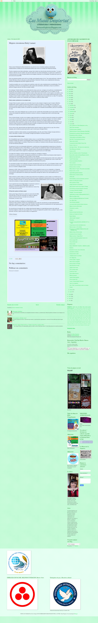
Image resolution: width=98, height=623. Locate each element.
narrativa (68, 321)
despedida (78, 317)
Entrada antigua (60, 305)
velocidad (85, 325)
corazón (89, 315)
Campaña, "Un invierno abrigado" (76, 192)
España (79, 309)
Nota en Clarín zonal (73, 241)
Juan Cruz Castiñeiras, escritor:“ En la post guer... (79, 153)
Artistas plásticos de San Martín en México (77, 137)
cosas (68, 317)
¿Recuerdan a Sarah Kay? (17, 311)
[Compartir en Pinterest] (21, 258)
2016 (70, 298)
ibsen (71, 319)
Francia (82, 309)
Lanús (68, 310)
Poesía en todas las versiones (75, 166)
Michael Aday (75, 310)
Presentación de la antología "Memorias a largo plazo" (80, 133)
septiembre (72, 111)
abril (71, 121)
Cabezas (86, 308)
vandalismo (82, 325)
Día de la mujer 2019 (73, 240)
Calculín (89, 308)
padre (76, 321)
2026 (70, 89)
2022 (70, 97)
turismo (79, 325)
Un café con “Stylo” (73, 271)
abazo (90, 312)
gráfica (87, 318)
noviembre (72, 107)
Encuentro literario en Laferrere (75, 164)
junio (71, 117)
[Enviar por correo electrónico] (15, 258)
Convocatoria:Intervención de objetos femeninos (79, 204)
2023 (70, 95)
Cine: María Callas (73, 200)
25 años (75, 308)
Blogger (76, 613)
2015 (70, 300)
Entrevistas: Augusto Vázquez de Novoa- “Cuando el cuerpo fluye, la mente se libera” (28, 324)
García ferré (85, 309)
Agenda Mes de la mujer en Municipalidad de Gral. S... (80, 194)
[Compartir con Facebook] (19, 258)
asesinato (71, 314)
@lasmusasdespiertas (75, 335)
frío (78, 318)
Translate (76, 545)
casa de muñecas (69, 315)
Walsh (88, 312)
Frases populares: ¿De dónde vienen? (19, 318)
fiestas (71, 318)
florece (73, 318)
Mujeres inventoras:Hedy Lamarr (76, 206)
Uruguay (85, 312)
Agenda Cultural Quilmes (74, 277)
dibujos (81, 307)
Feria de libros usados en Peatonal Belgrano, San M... (79, 155)
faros (87, 317)
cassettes (74, 315)
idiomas (74, 319)
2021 (70, 99)
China (68, 309)
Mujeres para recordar (74, 141)
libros (84, 307)
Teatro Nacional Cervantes (74, 265)
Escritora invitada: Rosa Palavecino (76, 212)
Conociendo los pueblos (74, 208)
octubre (71, 109)
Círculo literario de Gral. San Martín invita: (78, 225)
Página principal (70, 83)
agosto (71, 113)
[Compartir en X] (18, 258)
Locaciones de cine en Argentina (76, 234)
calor (84, 314)
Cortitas (71, 210)
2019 (70, 103)
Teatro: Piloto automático (74, 127)
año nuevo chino (77, 314)
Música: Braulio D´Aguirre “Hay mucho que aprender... (80, 168)
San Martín (79, 312)
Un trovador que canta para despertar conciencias (79, 188)
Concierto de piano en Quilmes (75, 129)
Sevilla (82, 312)
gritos (84, 318)
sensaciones (81, 323)
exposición (84, 317)
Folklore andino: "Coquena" (75, 259)
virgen (88, 325)
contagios (86, 315)
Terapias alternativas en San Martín (76, 184)
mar (79, 319)
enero (71, 291)
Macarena (70, 310)
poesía (68, 308)
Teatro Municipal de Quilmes (75, 149)
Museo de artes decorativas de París (85, 310)
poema (89, 307)
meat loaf (82, 319)
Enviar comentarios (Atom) (18, 307)
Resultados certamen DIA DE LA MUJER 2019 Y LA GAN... (79, 222)
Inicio (37, 305)
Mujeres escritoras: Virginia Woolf (76, 236)
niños (71, 321)
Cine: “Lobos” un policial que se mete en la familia (79, 285)
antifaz (86, 313)
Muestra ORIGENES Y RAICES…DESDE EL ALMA (80, 245)
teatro (74, 307)
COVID (84, 308)
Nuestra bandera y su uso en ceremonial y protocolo (79, 178)
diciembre (72, 105)
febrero (71, 289)
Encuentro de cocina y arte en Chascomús (77, 249)
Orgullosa (71, 247)
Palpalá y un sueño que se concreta (76, 180)
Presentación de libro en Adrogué (76, 135)
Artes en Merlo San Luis (74, 273)
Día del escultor (72, 243)
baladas (82, 314)
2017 (70, 296)
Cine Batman (72, 309)
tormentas (76, 325)
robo (78, 323)
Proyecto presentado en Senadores (76, 160)
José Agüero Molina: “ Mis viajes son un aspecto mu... (79, 147)
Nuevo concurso (73, 162)
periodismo (84, 321)
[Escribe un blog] (17, 258)
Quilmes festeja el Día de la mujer (76, 232)
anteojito (83, 313)
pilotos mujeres (88, 321)
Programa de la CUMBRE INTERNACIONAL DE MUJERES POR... (79, 229)
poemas (77, 322)
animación (80, 313)
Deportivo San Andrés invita (75, 157)
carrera (90, 314)
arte (88, 313)
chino (79, 315)
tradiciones (72, 308)
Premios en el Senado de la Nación (76, 214)
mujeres (69, 307)
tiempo (73, 325)
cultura (76, 317)
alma (76, 307)
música (86, 307)
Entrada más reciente (12, 305)
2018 (70, 294)
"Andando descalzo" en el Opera (76, 255)
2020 (70, 101)
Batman (78, 308)
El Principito (76, 309)
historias (89, 318)
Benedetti (81, 308)
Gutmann (89, 309)
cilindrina (81, 315)
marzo (71, 123)
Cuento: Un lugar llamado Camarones (77, 281)
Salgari (76, 312)
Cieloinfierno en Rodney (74, 251)
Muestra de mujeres (73, 275)
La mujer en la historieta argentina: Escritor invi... (79, 238)
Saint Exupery (72, 312)
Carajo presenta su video (74, 253)
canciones (86, 314)
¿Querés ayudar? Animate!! (75, 218)
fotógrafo (76, 318)
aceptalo (68, 313)
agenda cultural (72, 313)
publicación (69, 323)
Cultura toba (72, 176)
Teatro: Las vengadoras (74, 283)
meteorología (86, 319)
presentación (84, 322)
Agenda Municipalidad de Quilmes (76, 172)
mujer (90, 319)
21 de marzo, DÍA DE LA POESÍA (76, 190)
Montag (78, 310)
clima (84, 315)
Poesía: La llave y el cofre (74, 170)
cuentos (73, 317)
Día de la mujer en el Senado (75, 263)
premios (80, 322)
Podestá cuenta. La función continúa (76, 174)
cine (78, 307)
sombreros (89, 323)
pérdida (72, 323)
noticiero (73, 321)
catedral (76, 315)
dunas (81, 317)
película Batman (79, 321)
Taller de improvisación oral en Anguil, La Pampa (79, 186)
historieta (68, 319)
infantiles (77, 319)
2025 (70, 91)
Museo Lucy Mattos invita (74, 196)
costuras (70, 317)
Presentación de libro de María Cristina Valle (78, 143)
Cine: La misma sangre (74, 269)
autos (74, 314)
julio (71, 115)
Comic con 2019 (73, 151)
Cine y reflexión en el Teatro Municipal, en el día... (79, 125)
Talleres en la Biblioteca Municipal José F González (79, 198)
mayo (71, 119)
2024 (70, 93)
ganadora (81, 318)
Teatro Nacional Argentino (74, 202)
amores (77, 313)
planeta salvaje (69, 322)
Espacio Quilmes (73, 216)
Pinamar (68, 312)
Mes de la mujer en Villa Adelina (76, 227)
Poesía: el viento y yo (73, 145)
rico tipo (75, 323)
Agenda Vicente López (74, 159)
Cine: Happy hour (73, 257)
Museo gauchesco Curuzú (74, 182)
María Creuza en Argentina (75, 261)
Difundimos (72, 220)
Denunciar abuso (71, 328)
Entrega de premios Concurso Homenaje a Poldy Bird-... (80, 131)
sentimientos (85, 323)
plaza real (74, 322)
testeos (71, 325)
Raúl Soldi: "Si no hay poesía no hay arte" (77, 139)
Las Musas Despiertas (75, 334)
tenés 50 (68, 325)
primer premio (88, 322)
